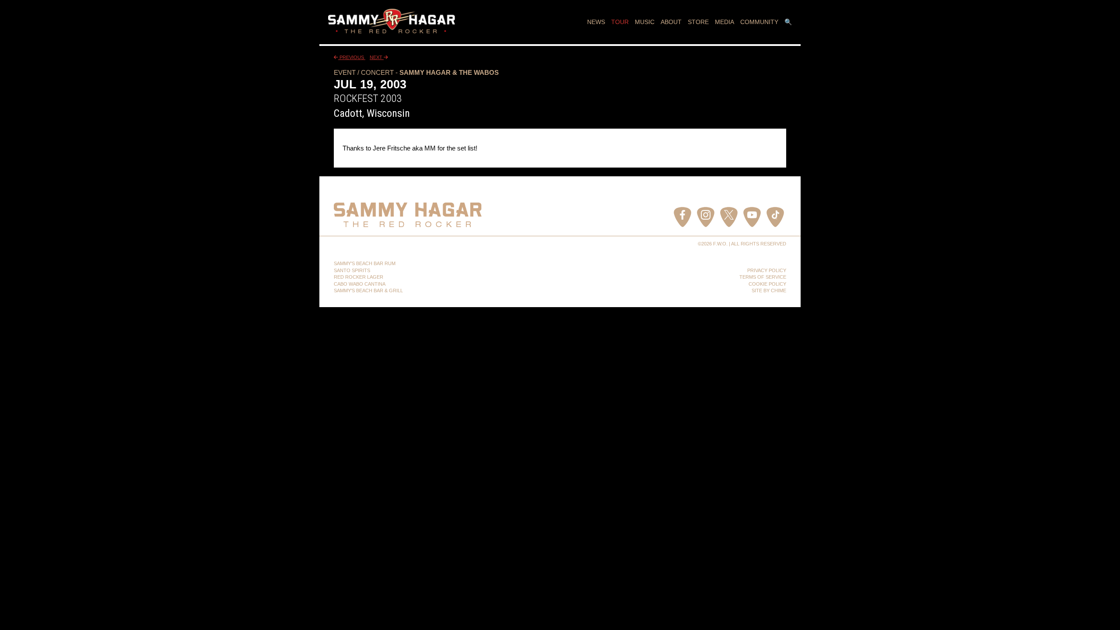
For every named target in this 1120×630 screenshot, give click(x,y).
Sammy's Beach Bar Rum (365, 263)
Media (724, 21)
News (596, 21)
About (671, 21)
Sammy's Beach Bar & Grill (368, 290)
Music (644, 21)
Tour (620, 21)
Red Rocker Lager (358, 277)
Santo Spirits (352, 270)
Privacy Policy (766, 270)
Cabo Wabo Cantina (359, 284)
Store (698, 21)
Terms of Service (762, 277)
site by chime (769, 290)
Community (759, 21)
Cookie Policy (767, 284)
